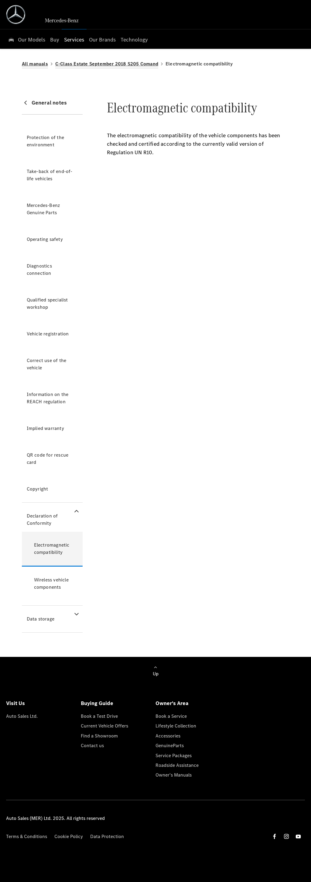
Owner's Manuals (174, 775)
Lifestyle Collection (176, 726)
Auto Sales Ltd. (22, 716)
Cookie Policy (68, 836)
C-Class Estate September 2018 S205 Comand (106, 64)
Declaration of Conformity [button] (42, 519)
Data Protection (107, 836)
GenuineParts (170, 745)
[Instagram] (286, 836)
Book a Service (171, 716)
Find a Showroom (99, 736)
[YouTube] (298, 836)
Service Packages (174, 755)
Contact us (92, 745)
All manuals (35, 64)
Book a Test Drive (99, 716)
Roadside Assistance (177, 765)
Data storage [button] (40, 619)
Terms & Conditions (26, 836)
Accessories (168, 736)
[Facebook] (274, 836)
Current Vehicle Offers (104, 726)
